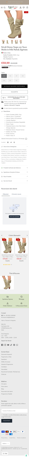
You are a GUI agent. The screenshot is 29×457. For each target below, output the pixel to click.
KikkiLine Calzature (9, 447)
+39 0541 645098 (10, 315)
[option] (14, 24)
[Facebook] (2, 345)
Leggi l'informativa (6, 417)
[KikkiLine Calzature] (12, 7)
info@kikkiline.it (10, 317)
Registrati (6, 420)
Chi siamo (4, 384)
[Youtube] (8, 345)
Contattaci (4, 367)
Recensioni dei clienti (6, 391)
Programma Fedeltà (6, 394)
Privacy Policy (4, 437)
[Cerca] (5, 7)
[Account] (20, 7)
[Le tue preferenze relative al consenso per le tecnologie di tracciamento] (26, 455)
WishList (3, 374)
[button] (14, 86)
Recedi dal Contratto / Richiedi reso (10, 372)
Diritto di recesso (5, 362)
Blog (2, 389)
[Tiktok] (11, 345)
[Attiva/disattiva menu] (2, 7)
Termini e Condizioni (21, 437)
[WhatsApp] (26, 138)
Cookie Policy (12, 437)
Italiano (5, 443)
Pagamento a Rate (6, 357)
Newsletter (4, 369)
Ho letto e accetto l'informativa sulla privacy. (15, 415)
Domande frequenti (6, 354)
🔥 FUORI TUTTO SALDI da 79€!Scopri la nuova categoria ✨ (14, 2)
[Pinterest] (14, 345)
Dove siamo (4, 386)
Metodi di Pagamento (7, 364)
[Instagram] (5, 345)
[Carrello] (27, 7)
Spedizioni (4, 359)
